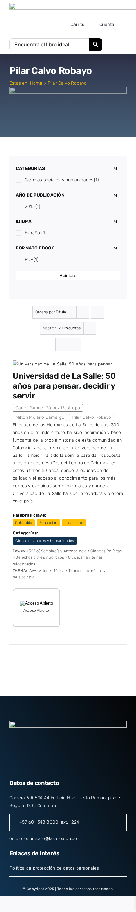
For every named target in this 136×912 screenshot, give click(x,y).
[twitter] (56, 767)
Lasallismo (74, 523)
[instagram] (68, 767)
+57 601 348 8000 (38, 822)
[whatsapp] (90, 767)
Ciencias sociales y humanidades (44, 541)
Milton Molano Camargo (39, 417)
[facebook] (44, 767)
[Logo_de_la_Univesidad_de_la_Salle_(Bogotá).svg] (72, 5)
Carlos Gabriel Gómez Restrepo (47, 408)
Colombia (23, 523)
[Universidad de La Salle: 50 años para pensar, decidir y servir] (62, 364)
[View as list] (74, 344)
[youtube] (79, 767)
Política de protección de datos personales (54, 868)
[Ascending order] (97, 312)
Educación (48, 523)
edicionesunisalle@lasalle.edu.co (43, 838)
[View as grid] (62, 344)
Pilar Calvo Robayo (91, 417)
